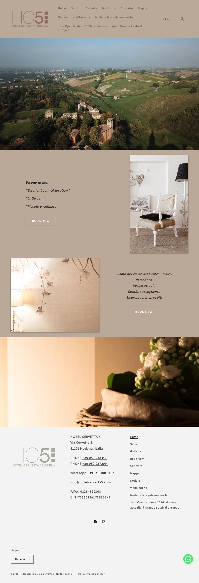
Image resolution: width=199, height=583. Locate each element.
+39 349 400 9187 (100, 473)
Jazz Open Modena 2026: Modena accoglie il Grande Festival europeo (154, 504)
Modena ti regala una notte (149, 495)
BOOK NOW (40, 221)
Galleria (135, 451)
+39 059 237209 (95, 463)
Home (134, 437)
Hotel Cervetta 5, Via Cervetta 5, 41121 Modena (46, 573)
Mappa (135, 473)
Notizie (135, 480)
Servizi (135, 444)
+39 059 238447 (94, 457)
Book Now (137, 458)
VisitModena (138, 488)
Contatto (136, 466)
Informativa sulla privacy (91, 573)
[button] (188, 560)
